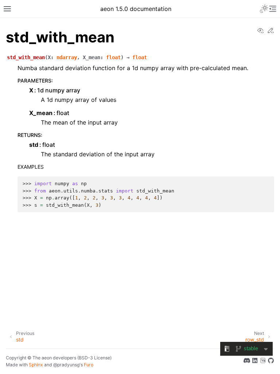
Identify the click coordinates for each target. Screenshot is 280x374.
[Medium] (263, 361)
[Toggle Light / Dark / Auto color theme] (264, 8)
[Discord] (247, 361)
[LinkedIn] (255, 361)
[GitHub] (271, 361)
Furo (88, 364)
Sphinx (36, 364)
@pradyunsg (66, 364)
